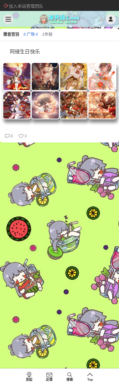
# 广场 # (30, 34)
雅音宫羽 (11, 34)
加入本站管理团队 (26, 6)
